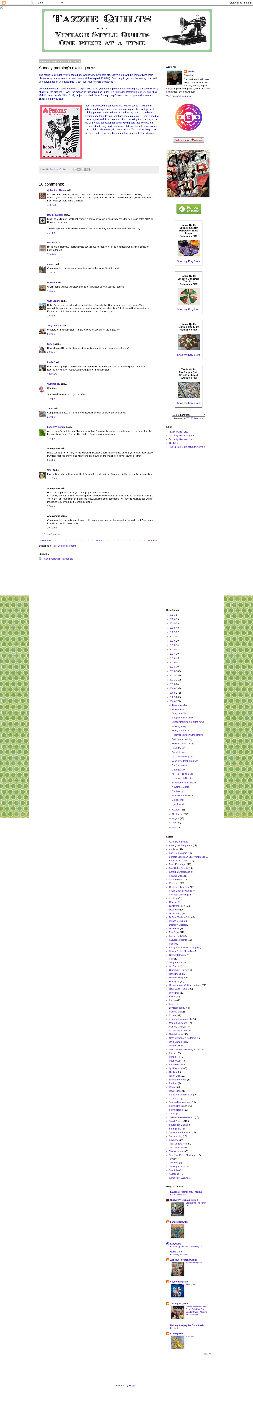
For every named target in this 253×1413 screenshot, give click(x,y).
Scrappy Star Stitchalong (181, 1094)
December (177, 705)
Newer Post (45, 540)
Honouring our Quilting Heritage (185, 985)
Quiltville (173, 443)
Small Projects (176, 1121)
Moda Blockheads (178, 1023)
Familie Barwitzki (179, 1222)
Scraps (172, 1098)
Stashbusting (175, 1136)
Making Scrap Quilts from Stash (187, 1325)
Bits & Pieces (178, 748)
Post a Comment (52, 534)
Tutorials (173, 1170)
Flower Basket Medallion (181, 951)
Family (172, 943)
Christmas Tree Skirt (179, 887)
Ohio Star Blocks (177, 1042)
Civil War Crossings (179, 894)
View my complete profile (179, 96)
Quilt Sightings (176, 1068)
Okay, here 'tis (179, 713)
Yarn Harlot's (138, 129)
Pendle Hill (174, 1057)
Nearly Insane (176, 1034)
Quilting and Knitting (182, 739)
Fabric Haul (175, 936)
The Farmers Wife (178, 1143)
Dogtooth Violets (177, 925)
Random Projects (178, 1079)
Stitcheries (174, 1140)
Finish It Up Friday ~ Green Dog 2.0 (186, 1246)
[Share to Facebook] (86, 169)
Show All (207, 1354)
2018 (172, 649)
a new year (191, 1284)
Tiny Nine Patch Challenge (182, 1155)
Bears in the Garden (179, 860)
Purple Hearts (176, 1064)
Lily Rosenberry (177, 1008)
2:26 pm (51, 398)
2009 (172, 688)
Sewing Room (176, 1110)
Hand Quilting (176, 977)
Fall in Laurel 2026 (178, 1195)
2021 (172, 636)
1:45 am (51, 291)
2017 (172, 654)
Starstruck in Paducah (180, 1132)
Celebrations (175, 879)
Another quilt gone (194, 1263)
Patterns (173, 1053)
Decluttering (175, 913)
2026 (172, 615)
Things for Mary (177, 1151)
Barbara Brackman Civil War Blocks (187, 857)
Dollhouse (174, 928)
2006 (172, 701)
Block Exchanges (178, 864)
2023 (172, 628)
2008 (172, 693)
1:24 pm (51, 232)
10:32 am (52, 374)
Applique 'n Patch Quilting (183, 1260)
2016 (172, 658)
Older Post (152, 540)
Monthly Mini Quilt (178, 1026)
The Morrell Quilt (177, 1147)
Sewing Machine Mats (180, 1102)
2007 (172, 697)
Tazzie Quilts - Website (180, 439)
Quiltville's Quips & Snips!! (184, 1200)
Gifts (171, 958)
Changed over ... (180, 769)
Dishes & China (177, 921)
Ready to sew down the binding (188, 735)
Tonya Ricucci (54, 325)
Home (99, 540)
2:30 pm (51, 417)
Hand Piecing (176, 974)
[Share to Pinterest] (89, 169)
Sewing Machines (178, 1106)
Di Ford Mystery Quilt (179, 917)
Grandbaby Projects (179, 970)
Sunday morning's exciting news (188, 722)
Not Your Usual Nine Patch (182, 1038)
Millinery (173, 1015)
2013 (172, 671)
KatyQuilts (175, 1243)
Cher (49, 470)
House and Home (178, 989)
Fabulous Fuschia (178, 940)
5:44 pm (51, 438)
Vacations (174, 1174)
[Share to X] (82, 169)
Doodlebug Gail (55, 215)
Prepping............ (193, 1336)
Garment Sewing (177, 955)
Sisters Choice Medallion (181, 1117)
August (176, 818)
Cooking (173, 898)
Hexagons (174, 981)
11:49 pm (51, 254)
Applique (173, 849)
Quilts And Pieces (56, 190)
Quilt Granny (53, 301)
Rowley (173, 1087)
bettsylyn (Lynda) (56, 427)
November (177, 709)
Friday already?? (180, 730)
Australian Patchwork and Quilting (133, 92)
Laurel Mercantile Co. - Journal (186, 1192)
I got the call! (178, 804)
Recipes (173, 1083)
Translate (198, 418)
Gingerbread (175, 962)
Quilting (173, 1072)
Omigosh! (174, 1045)
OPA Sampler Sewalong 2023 (184, 1049)
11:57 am (51, 205)
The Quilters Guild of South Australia (187, 447)
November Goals (180, 787)
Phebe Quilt (175, 1061)
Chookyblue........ (178, 1333)
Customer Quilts (177, 906)
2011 (172, 679)
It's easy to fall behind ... (184, 778)
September (178, 814)
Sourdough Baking (178, 1125)
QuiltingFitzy (53, 384)
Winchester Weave (178, 1178)
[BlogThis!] (79, 169)
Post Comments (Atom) (64, 546)
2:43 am (51, 315)
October (176, 809)
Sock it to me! (178, 752)
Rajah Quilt (174, 1076)
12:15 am (52, 478)
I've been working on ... (183, 756)
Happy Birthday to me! (183, 717)
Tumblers (174, 1162)
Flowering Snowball (178, 1254)
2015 (172, 662)
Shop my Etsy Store (188, 261)
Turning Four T (176, 1166)
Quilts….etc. (176, 1251)
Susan (50, 344)
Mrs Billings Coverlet (179, 1030)
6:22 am (51, 334)
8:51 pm (51, 460)
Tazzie (191, 71)
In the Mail (174, 993)
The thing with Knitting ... (184, 743)
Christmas (174, 883)
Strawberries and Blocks (184, 782)
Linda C (51, 362)
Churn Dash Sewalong (180, 891)
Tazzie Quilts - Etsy (178, 432)
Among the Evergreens (180, 845)
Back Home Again (178, 853)
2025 (172, 619)
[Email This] (75, 169)
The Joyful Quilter (179, 1303)
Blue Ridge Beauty (178, 868)
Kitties (172, 996)
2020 (172, 641)
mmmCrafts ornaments (180, 1019)
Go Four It (174, 966)
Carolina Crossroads (179, 872)
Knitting (173, 1000)
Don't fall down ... (180, 765)
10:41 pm (52, 527)
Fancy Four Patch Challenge (183, 947)
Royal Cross (175, 1091)
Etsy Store (174, 932)
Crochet (173, 902)
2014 (172, 666)
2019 (172, 645)
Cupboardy (177, 791)
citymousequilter (179, 1281)
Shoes (172, 1113)
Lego (171, 1004)
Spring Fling (175, 1128)
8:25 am (51, 352)
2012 (172, 675)
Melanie (51, 242)
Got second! (178, 800)
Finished (174, 1328)
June (175, 827)
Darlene (51, 282)
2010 (172, 684)
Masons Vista (176, 1011)
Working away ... (180, 726)
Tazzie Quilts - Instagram (181, 435)
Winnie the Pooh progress (185, 761)
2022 (172, 632)
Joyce (50, 264)
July (174, 822)
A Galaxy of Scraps (178, 841)
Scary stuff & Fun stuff (182, 795)
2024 (172, 623)
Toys (171, 1159)
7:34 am (51, 506)
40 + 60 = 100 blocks (182, 774)
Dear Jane (174, 909)
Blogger (133, 1385)
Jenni (50, 408)
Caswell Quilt (175, 876)
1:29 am (51, 272)
